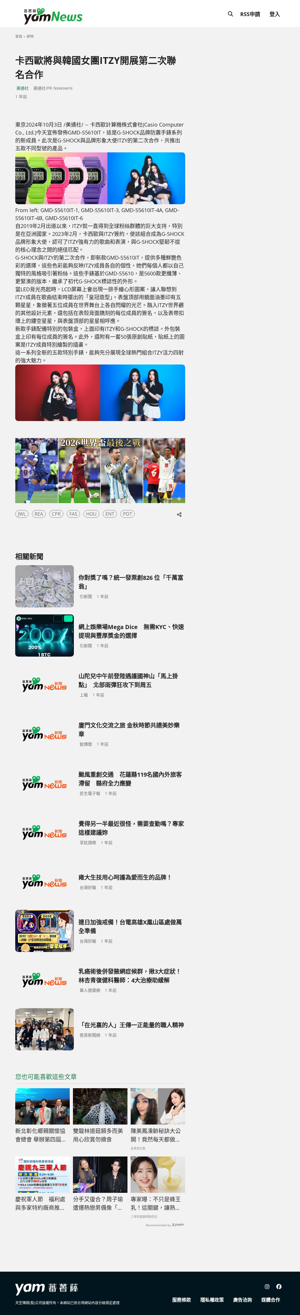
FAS (73, 514)
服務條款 (181, 1300)
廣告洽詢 (242, 1300)
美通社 (22, 88)
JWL (22, 514)
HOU (91, 514)
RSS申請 (250, 14)
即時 (30, 36)
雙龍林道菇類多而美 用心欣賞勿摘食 (98, 1135)
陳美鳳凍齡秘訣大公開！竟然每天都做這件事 (156, 1135)
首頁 (18, 36)
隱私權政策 (212, 1300)
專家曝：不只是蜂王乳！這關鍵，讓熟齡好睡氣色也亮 (156, 1203)
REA (39, 514)
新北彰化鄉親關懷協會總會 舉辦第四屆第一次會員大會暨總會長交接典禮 (41, 1135)
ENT (109, 514)
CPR (56, 514)
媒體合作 (270, 1300)
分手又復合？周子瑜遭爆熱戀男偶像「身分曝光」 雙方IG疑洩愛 (99, 1203)
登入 (275, 14)
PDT (127, 514)
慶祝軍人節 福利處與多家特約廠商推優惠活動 (40, 1203)
